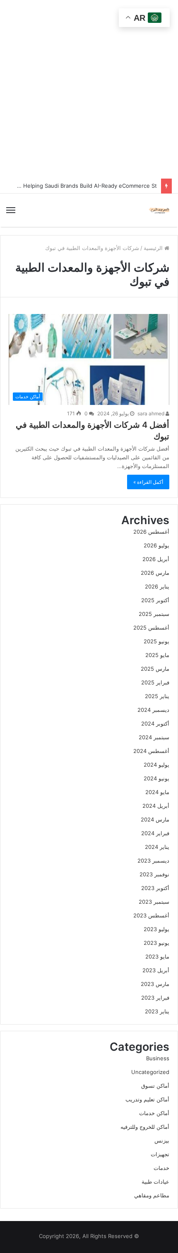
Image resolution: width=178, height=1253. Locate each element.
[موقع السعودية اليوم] (159, 210)
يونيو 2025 (156, 641)
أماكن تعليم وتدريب (147, 1099)
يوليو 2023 (156, 929)
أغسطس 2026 (151, 531)
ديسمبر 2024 (153, 709)
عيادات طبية (155, 1181)
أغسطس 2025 (151, 627)
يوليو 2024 (156, 764)
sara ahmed (151, 413)
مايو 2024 (157, 792)
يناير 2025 (157, 696)
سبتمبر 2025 (154, 614)
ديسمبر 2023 (153, 860)
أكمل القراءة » (148, 482)
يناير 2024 (157, 847)
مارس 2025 (155, 668)
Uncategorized (150, 1072)
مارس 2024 (155, 819)
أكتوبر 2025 (155, 600)
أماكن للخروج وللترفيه (144, 1126)
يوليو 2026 (156, 545)
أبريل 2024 (155, 805)
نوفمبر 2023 (154, 874)
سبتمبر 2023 (154, 901)
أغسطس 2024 (151, 751)
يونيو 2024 (156, 778)
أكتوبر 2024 (155, 723)
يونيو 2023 (156, 942)
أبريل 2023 (155, 970)
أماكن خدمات (154, 1113)
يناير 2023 (157, 1011)
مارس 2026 (155, 572)
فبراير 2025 (155, 682)
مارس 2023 (155, 984)
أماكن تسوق (155, 1085)
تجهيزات (160, 1154)
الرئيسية (154, 248)
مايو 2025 (157, 655)
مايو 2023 (157, 956)
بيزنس (161, 1140)
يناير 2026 (157, 586)
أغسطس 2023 (151, 915)
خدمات (161, 1168)
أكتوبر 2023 (155, 888)
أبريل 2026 (155, 559)
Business (157, 1058)
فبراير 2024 (155, 833)
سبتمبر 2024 (154, 737)
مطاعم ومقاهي (151, 1195)
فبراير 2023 (155, 997)
